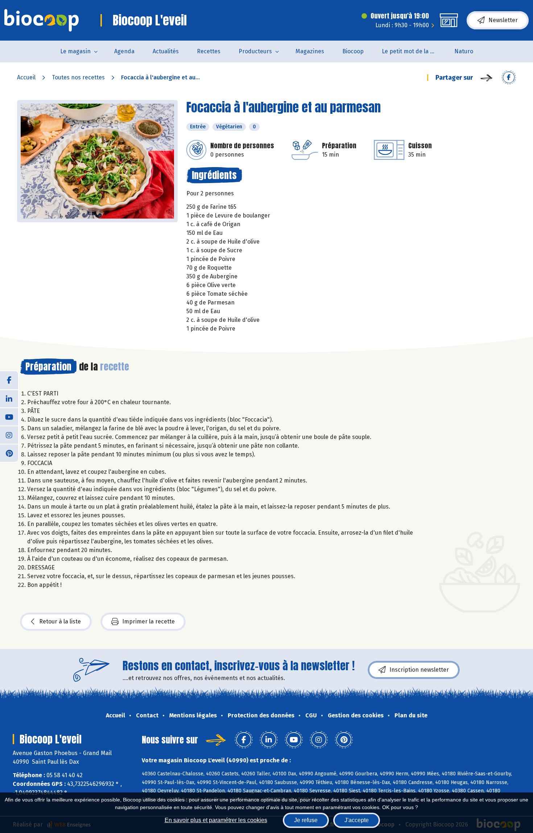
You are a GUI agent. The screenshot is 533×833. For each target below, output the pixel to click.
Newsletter (503, 20)
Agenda (124, 51)
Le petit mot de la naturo (413, 51)
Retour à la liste (60, 621)
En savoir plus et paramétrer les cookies (216, 820)
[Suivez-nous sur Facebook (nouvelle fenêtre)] (9, 380)
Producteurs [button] (255, 51)
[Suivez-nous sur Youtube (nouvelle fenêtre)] (9, 416)
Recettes (208, 51)
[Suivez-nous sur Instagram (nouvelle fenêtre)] (9, 435)
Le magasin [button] (75, 51)
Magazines (310, 51)
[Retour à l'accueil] (41, 20)
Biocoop (353, 51)
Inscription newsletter (419, 669)
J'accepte (356, 820)
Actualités (166, 51)
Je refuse (306, 820)
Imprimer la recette (148, 621)
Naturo (463, 51)
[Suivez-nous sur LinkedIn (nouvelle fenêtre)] (9, 398)
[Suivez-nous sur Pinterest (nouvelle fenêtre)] (9, 453)
